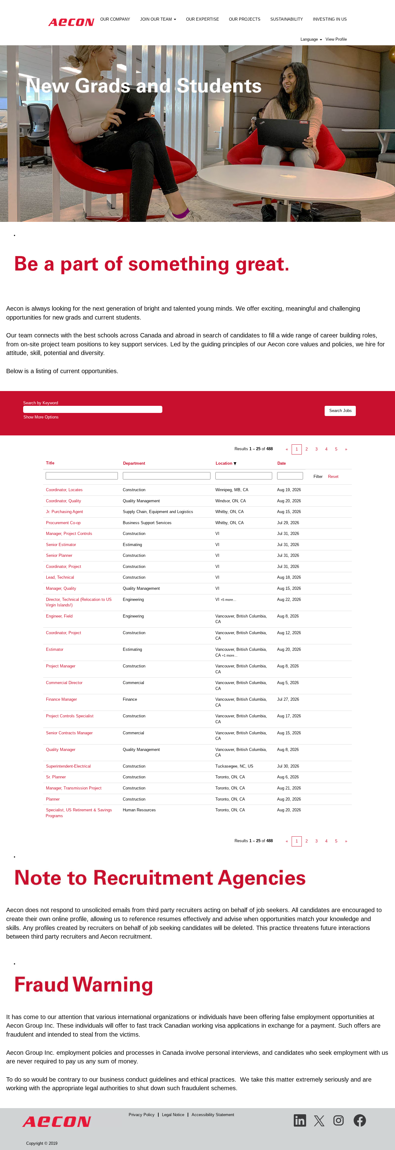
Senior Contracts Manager (69, 733)
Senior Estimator (61, 544)
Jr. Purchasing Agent (64, 511)
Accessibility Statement (213, 1114)
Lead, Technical (60, 577)
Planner (53, 799)
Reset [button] (333, 476)
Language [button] (310, 39)
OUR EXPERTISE (202, 19)
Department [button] (134, 463)
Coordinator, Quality (63, 501)
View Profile (336, 39)
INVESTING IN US (330, 19)
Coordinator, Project (63, 566)
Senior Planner (59, 555)
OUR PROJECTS (244, 19)
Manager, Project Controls (69, 533)
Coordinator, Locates (64, 489)
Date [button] (281, 463)
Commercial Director (64, 682)
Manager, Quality (61, 588)
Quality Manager (60, 749)
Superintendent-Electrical (68, 766)
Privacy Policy (142, 1114)
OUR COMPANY (115, 19)
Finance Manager (61, 699)
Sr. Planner (56, 777)
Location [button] (225, 463)
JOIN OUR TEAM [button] (156, 19)
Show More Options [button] (41, 417)
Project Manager (60, 666)
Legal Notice (173, 1114)
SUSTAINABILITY (286, 19)
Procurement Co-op (63, 522)
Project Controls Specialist (70, 716)
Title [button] (50, 463)
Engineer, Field (59, 616)
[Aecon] (71, 18)
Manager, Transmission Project (74, 788)
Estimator (54, 649)
